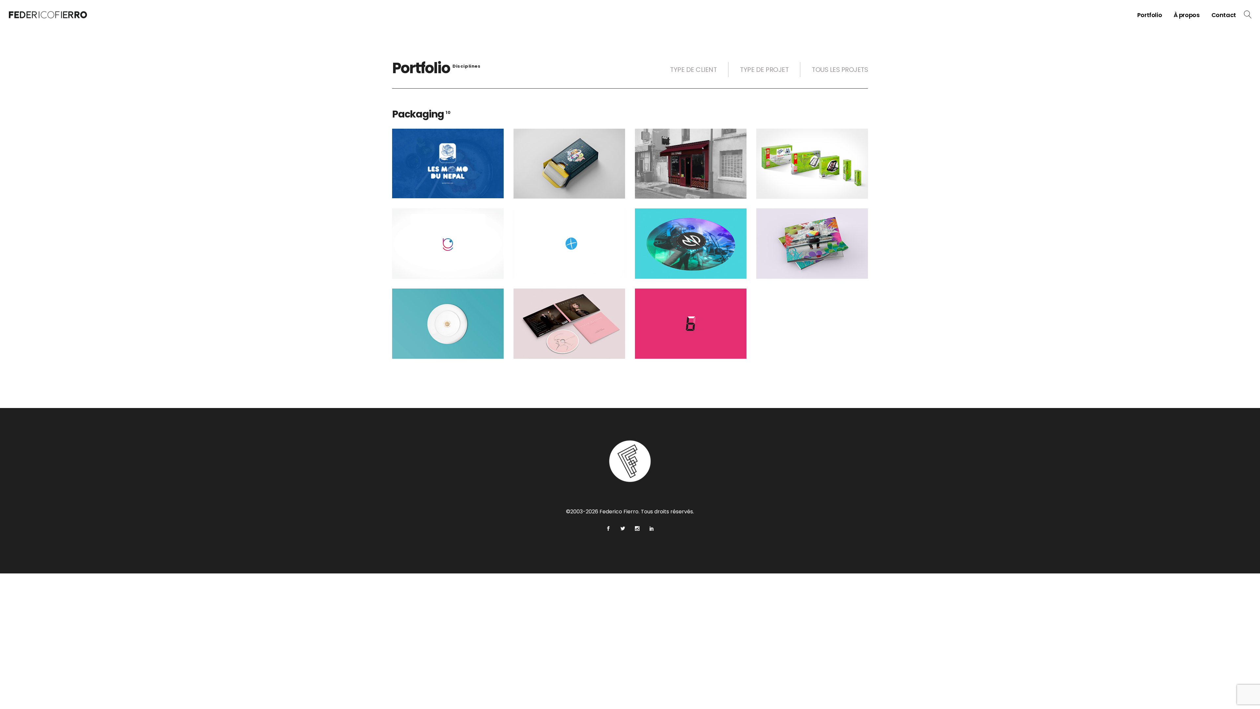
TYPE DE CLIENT (693, 69)
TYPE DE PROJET (764, 69)
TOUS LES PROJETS (840, 69)
